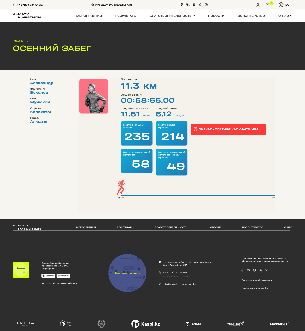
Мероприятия (89, 16)
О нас (288, 227)
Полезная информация (256, 280)
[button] (172, 16)
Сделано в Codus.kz (254, 288)
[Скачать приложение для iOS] (48, 276)
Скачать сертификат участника (228, 129)
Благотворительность (171, 227)
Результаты (125, 16)
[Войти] (259, 4)
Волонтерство (251, 16)
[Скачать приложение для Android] (63, 276)
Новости (216, 16)
